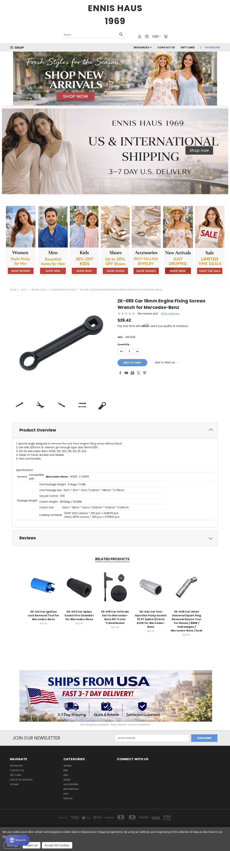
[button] (199, 150)
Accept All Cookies (57, 845)
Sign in (14, 779)
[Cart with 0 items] (165, 36)
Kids (65, 775)
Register (27, 779)
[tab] (115, 430)
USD (155, 36)
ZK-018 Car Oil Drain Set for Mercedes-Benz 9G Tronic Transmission (115, 617)
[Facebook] (120, 373)
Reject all (32, 845)
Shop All (68, 798)
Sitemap (14, 784)
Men (65, 770)
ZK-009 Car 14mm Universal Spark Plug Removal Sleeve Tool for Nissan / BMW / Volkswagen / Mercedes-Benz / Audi (186, 621)
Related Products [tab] (112, 559)
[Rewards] (17, 840)
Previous (220, 839)
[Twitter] (138, 373)
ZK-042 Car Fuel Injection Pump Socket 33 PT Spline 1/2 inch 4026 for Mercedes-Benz (151, 619)
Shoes (66, 779)
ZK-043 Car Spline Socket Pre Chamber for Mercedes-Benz (79, 615)
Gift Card (188, 47)
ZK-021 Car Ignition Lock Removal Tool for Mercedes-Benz (43, 615)
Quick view (43, 583)
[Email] (126, 373)
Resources (142, 47)
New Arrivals (71, 789)
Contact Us (166, 47)
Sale (65, 793)
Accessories (71, 784)
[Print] (132, 373)
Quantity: (124, 344)
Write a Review (170, 313)
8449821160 (212, 47)
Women (67, 765)
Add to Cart (43, 589)
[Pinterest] (144, 373)
